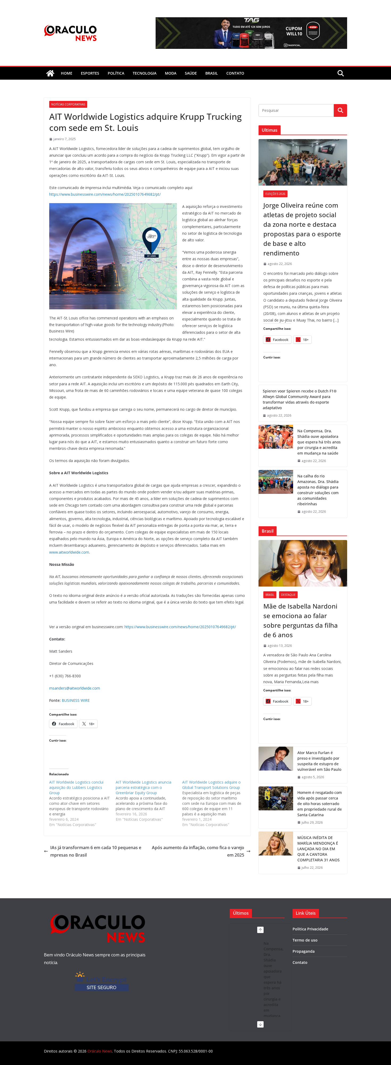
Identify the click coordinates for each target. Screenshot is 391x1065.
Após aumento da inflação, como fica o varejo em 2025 (198, 851)
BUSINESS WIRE (76, 700)
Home (66, 73)
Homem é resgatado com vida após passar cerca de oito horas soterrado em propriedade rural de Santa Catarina (319, 803)
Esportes (90, 73)
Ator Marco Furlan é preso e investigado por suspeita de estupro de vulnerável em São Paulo (319, 761)
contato (235, 73)
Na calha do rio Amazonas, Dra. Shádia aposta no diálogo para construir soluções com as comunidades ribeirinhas (318, 489)
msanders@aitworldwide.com (74, 688)
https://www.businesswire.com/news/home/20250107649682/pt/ (105, 194)
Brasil (211, 73)
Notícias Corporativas (68, 104)
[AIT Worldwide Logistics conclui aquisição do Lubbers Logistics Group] (82, 803)
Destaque (288, 595)
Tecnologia (144, 73)
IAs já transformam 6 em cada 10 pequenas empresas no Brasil (95, 851)
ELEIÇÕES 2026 (275, 194)
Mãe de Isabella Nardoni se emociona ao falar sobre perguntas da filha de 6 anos (300, 620)
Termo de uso (305, 940)
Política (116, 73)
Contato (300, 962)
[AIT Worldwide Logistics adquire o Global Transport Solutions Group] (215, 803)
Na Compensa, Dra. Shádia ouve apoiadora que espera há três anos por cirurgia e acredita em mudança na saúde (319, 442)
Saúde (191, 73)
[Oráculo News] (50, 73)
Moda (170, 73)
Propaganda (304, 951)
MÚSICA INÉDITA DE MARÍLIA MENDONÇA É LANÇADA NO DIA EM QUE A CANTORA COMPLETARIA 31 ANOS (318, 848)
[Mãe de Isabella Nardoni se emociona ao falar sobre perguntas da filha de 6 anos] (303, 563)
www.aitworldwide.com (69, 552)
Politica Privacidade (310, 928)
